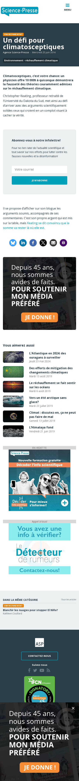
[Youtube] (42, 671)
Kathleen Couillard (12, 613)
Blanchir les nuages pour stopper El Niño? (30, 610)
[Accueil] (22, 11)
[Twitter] (35, 671)
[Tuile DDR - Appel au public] (39, 549)
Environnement (13, 34)
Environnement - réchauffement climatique (31, 60)
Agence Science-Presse (16, 52)
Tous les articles (68, 599)
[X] (43, 242)
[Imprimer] (63, 242)
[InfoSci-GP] (39, 480)
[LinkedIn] (23, 242)
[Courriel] (53, 242)
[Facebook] (33, 242)
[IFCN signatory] (39, 695)
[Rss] (48, 671)
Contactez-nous (39, 656)
